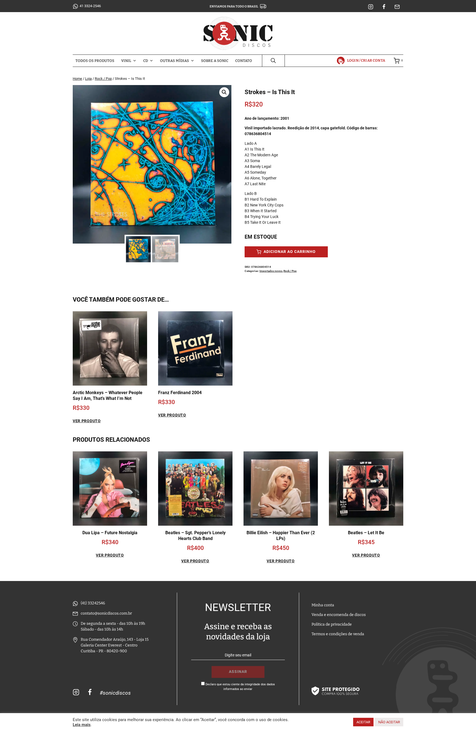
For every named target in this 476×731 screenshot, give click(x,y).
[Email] (397, 7)
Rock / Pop (290, 270)
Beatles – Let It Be (366, 532)
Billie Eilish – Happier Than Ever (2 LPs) (281, 535)
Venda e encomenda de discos (339, 614)
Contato (243, 61)
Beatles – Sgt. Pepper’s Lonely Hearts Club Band (195, 535)
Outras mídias (174, 61)
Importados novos (270, 270)
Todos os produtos (94, 61)
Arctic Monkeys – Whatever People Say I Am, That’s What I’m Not (107, 395)
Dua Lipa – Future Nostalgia (109, 532)
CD (145, 61)
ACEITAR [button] (363, 722)
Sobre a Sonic (214, 61)
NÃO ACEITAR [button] (389, 722)
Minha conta (323, 605)
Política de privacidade (332, 624)
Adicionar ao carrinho (289, 251)
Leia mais (82, 724)
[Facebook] (384, 7)
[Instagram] (371, 7)
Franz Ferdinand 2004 (180, 392)
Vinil (126, 61)
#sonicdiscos (115, 693)
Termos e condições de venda (338, 634)
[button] (224, 92)
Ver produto (87, 421)
